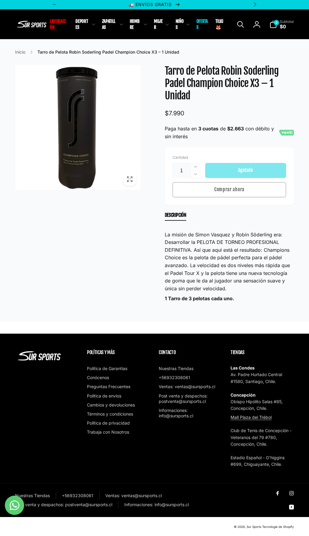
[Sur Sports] (39, 361)
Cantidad (180, 157)
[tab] (175, 216)
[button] (84, 24)
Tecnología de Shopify (278, 526)
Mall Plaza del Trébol (251, 417)
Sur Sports (254, 526)
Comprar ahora (229, 189)
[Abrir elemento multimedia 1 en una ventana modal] (78, 127)
